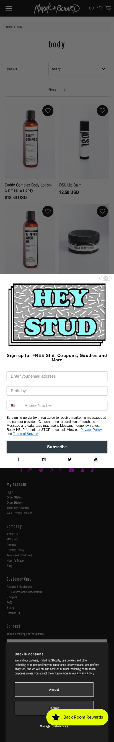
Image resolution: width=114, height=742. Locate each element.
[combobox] (14, 405)
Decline (54, 708)
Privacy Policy (85, 673)
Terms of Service (25, 434)
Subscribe (57, 447)
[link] (17, 459)
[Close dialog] (105, 278)
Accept (54, 689)
